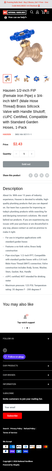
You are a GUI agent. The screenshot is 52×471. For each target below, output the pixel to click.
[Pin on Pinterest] (36, 175)
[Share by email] (47, 175)
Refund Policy (29, 428)
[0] (43, 12)
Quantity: (7, 154)
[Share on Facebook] (31, 175)
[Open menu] (47, 12)
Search (6, 428)
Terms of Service (10, 433)
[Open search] (31, 12)
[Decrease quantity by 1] (16, 154)
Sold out (26, 164)
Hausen (7, 134)
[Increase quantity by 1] (32, 154)
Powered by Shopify (11, 465)
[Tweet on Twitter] (42, 175)
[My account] (37, 12)
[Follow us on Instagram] (5, 350)
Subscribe (12, 415)
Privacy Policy (16, 428)
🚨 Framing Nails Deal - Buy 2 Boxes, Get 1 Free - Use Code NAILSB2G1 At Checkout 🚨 (26, 4)
